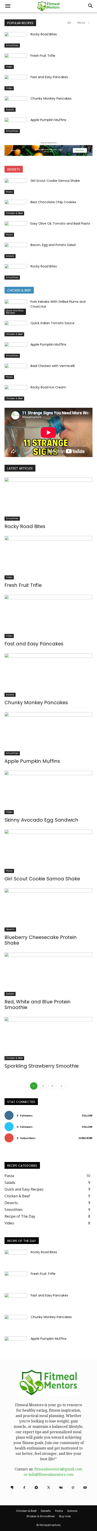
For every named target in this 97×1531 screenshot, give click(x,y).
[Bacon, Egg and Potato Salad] (16, 250)
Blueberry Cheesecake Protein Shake (41, 940)
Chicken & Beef (14, 213)
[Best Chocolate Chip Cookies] (16, 207)
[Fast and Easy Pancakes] (16, 82)
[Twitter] (48, 1487)
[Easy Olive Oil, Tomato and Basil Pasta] (16, 229)
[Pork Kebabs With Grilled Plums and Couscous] (16, 307)
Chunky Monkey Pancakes (51, 98)
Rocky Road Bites (43, 34)
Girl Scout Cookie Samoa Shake (55, 180)
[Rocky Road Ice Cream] (16, 393)
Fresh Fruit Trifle (42, 55)
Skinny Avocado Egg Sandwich (41, 820)
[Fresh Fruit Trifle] (16, 61)
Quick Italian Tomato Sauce (52, 323)
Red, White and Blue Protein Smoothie (38, 1004)
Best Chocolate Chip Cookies (53, 202)
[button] (7, 6)
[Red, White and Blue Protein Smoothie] (48, 974)
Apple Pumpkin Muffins (48, 120)
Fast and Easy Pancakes (49, 77)
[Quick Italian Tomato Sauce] (16, 328)
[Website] (72, 1487)
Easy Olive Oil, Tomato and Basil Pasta (60, 223)
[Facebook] (24, 1487)
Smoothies (12, 45)
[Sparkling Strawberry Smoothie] (48, 1038)
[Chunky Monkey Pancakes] (16, 104)
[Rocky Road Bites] (16, 40)
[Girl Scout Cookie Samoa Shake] (16, 186)
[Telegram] (36, 1487)
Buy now (65, 1516)
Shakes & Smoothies (40, 1516)
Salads (10, 109)
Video (9, 66)
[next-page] (61, 1086)
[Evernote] (11, 1487)
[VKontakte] (60, 1487)
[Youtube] (85, 1487)
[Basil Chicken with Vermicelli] (16, 371)
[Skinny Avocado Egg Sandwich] (48, 792)
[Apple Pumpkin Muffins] (16, 125)
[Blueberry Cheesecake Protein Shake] (48, 910)
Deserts (10, 929)
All (69, 23)
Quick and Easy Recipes (15, 311)
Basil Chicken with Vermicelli (52, 366)
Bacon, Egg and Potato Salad (53, 245)
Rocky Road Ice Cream (48, 387)
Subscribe (85, 1138)
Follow (87, 1115)
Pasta (9, 192)
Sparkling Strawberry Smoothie (42, 1066)
